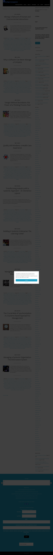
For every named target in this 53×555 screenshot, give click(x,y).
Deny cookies (26, 282)
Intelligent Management (10, 1)
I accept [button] (26, 280)
